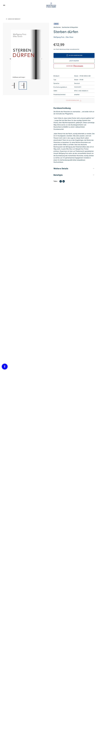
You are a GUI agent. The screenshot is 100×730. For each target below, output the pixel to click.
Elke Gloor (69, 37)
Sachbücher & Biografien (70, 27)
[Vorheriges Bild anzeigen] (10, 59)
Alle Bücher (57, 27)
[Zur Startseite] (51, 5)
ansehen (76, 94)
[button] (5, 366)
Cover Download (72, 100)
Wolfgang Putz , (59, 37)
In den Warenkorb (75, 55)
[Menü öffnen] (4, 5)
